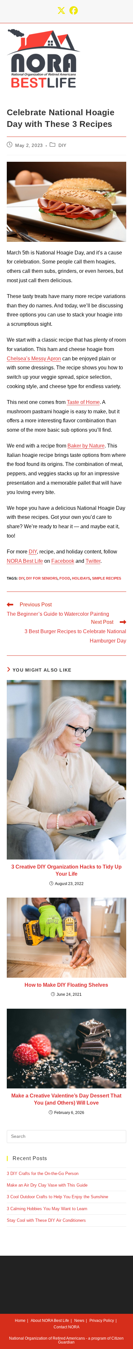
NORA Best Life (25, 561)
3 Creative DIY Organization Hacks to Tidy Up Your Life (66, 870)
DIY (62, 145)
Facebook (62, 561)
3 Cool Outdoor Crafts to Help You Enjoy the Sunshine (57, 1196)
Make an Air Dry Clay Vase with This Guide (47, 1185)
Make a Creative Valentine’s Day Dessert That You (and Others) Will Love (66, 1099)
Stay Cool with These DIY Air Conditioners (46, 1220)
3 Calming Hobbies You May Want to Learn (47, 1208)
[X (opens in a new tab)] (61, 10)
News (79, 1320)
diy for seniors (41, 578)
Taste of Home (83, 402)
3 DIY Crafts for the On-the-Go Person (42, 1173)
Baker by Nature (86, 445)
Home (20, 1320)
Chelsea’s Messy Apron (34, 358)
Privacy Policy (101, 1320)
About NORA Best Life (50, 1320)
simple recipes (106, 578)
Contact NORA (66, 1327)
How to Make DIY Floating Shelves (66, 985)
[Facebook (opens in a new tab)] (72, 10)
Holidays (81, 578)
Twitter (93, 561)
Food (64, 578)
